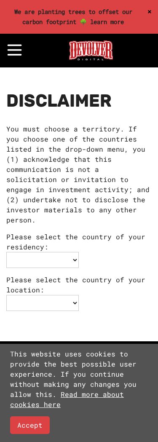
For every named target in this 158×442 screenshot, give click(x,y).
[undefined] (91, 57)
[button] (14, 49)
